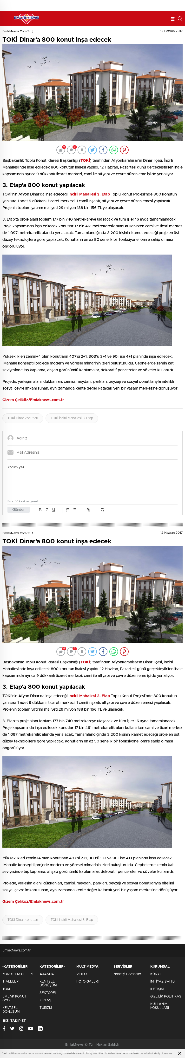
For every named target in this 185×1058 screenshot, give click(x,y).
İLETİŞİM (157, 989)
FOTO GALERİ (87, 981)
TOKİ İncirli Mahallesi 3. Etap (72, 418)
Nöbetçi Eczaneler (127, 974)
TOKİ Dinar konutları (22, 418)
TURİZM (46, 1008)
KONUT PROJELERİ (17, 974)
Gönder (18, 510)
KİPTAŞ (45, 1000)
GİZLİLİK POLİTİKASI (166, 996)
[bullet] (74, 510)
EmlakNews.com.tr (16, 31)
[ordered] (67, 510)
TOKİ (6, 989)
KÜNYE (156, 974)
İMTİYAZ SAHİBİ (162, 981)
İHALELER (10, 981)
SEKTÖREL (48, 993)
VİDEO (81, 974)
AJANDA (47, 974)
